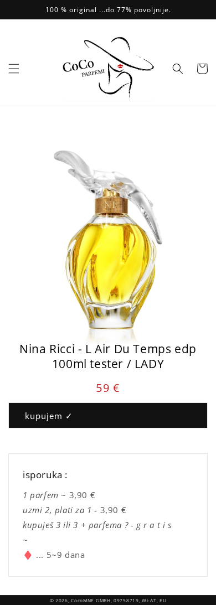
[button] (14, 68)
